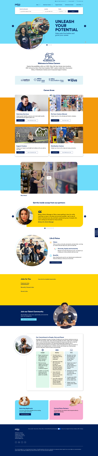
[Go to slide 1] (47, 45)
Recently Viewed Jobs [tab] (27, 287)
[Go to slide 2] (49, 45)
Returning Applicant (25, 414)
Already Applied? (71, 1)
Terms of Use (36, 428)
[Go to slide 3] (51, 45)
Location (46, 9)
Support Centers (58, 4)
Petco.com (30, 428)
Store (37, 4)
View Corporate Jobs (32, 152)
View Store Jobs (65, 120)
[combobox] (50, 11)
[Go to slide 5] (53, 228)
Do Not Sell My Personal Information (50, 428)
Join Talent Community (61, 1)
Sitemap (81, 428)
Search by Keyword (24, 9)
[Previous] (13, 26)
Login (57, 414)
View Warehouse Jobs (66, 152)
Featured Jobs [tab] (25, 283)
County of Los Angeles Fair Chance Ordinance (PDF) (70, 428)
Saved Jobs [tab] (24, 291)
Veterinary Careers (47, 4)
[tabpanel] (57, 285)
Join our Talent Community (28, 319)
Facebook (16, 442)
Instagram (25, 442)
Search (73, 11)
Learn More (21, 121)
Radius (59, 9)
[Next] (85, 26)
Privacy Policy (41, 428)
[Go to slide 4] (51, 228)
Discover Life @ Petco (55, 262)
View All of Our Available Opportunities (47, 279)
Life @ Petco (78, 4)
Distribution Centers (69, 4)
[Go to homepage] (18, 4)
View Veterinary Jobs (32, 120)
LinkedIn (19, 442)
